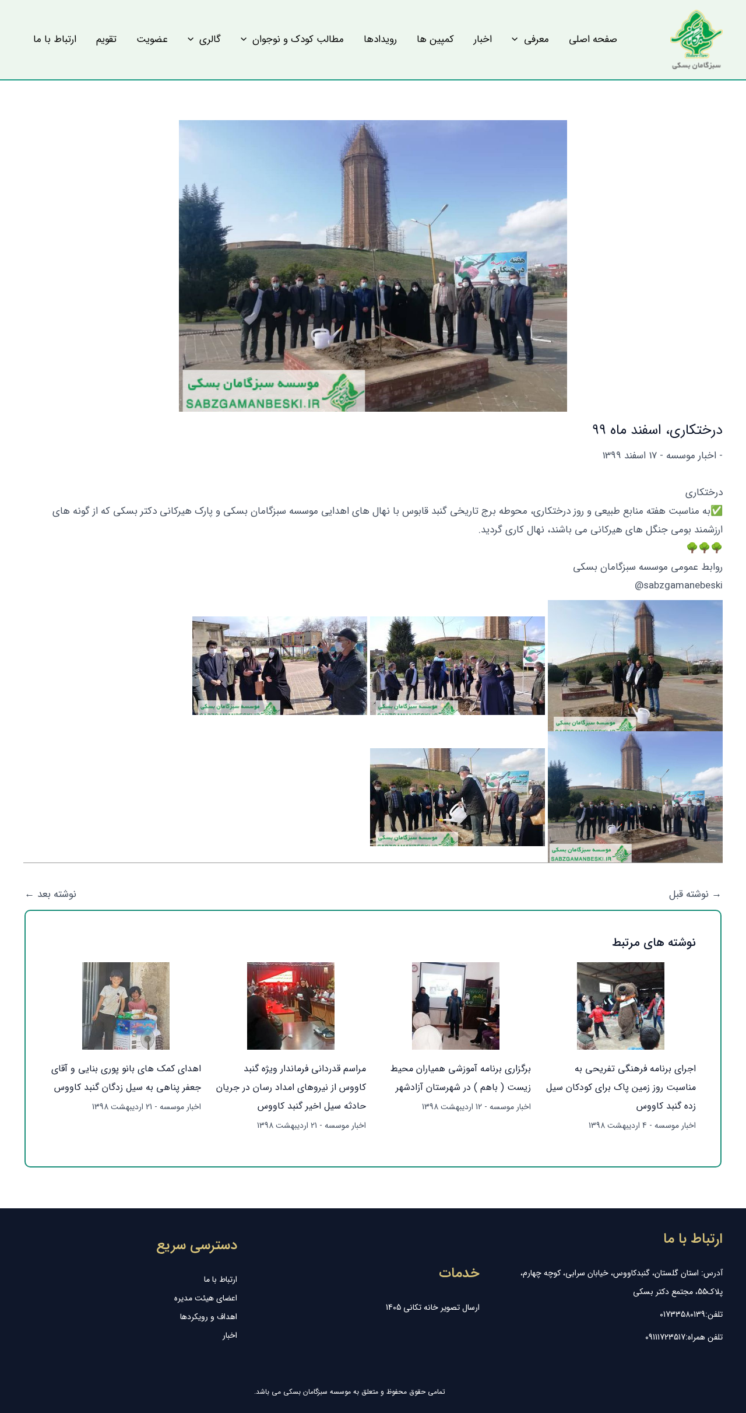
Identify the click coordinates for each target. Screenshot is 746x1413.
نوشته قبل (695, 894)
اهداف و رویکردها (208, 1316)
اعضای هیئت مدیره (205, 1298)
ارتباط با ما (220, 1279)
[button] (530, 39)
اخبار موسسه (691, 456)
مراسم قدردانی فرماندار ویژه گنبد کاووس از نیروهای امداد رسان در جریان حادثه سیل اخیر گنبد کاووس (291, 1087)
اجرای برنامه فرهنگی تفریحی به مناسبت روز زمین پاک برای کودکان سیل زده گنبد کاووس (621, 1087)
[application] (517, 39)
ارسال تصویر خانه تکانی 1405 (433, 1307)
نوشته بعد (50, 894)
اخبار (230, 1335)
